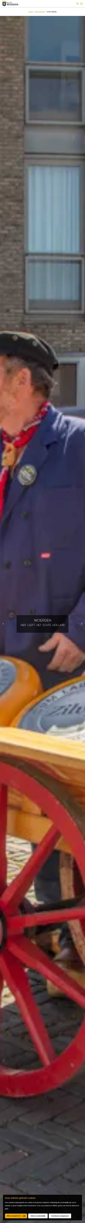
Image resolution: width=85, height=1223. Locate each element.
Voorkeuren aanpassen (60, 1216)
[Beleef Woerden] (10, 3)
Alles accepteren (14, 1216)
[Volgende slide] (82, 623)
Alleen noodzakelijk (38, 1216)
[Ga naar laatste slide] (3, 623)
